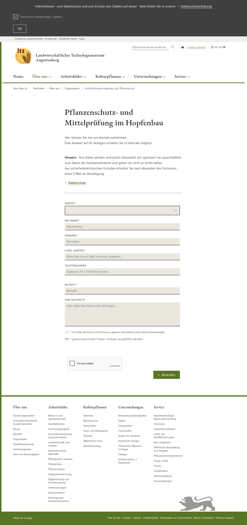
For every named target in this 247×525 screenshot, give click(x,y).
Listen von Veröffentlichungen (164, 435)
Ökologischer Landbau (60, 459)
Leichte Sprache (197, 47)
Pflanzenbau (55, 464)
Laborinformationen (164, 429)
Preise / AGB (161, 460)
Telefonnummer (75, 265)
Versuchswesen (56, 492)
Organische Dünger (128, 441)
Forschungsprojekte (24, 415)
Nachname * (72, 220)
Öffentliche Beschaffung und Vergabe (167, 449)
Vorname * (71, 235)
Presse (157, 465)
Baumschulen (90, 420)
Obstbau (88, 435)
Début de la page (22, 518)
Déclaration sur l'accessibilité (176, 517)
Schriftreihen (161, 471)
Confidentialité (151, 517)
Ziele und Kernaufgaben (26, 454)
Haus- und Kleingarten (95, 430)
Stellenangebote (22, 449)
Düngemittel (125, 425)
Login (82, 38)
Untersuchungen (57, 487)
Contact (137, 517)
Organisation (20, 439)
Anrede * (70, 203)
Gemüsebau (89, 425)
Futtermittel (125, 430)
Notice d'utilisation (203, 517)
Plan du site (114, 517)
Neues (16, 429)
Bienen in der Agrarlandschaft (57, 417)
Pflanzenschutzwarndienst (168, 455)
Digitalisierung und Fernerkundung (58, 481)
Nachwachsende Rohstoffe (57, 452)
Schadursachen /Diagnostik (127, 461)
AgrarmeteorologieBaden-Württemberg (165, 417)
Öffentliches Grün (92, 441)
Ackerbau (88, 415)
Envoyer (126, 517)
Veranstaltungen (163, 481)
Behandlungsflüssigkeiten (132, 415)
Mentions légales (225, 517)
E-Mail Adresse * (75, 250)
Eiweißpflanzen (56, 424)
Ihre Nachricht (75, 299)
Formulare (159, 424)
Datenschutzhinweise (99, 332)
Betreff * (71, 284)
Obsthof (17, 434)
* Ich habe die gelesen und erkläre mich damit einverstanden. (118, 332)
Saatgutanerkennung (60, 474)
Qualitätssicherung (23, 444)
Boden (121, 420)
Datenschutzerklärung (196, 6)
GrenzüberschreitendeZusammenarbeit (60, 435)
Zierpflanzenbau (92, 446)
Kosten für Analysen (129, 435)
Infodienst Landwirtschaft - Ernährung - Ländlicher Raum (46, 38)
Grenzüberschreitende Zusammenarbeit (25, 422)
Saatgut (122, 454)
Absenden (168, 375)
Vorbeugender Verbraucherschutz (58, 499)
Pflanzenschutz (56, 469)
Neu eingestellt (162, 442)
